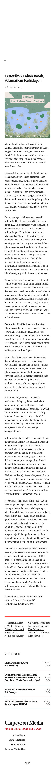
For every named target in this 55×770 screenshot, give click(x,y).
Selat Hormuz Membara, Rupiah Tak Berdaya (20, 691)
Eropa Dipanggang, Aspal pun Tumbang (16, 664)
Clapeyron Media (24, 723)
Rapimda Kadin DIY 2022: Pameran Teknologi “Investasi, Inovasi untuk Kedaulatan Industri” (14, 629)
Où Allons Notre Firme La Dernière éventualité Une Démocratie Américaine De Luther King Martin (39, 629)
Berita (9, 87)
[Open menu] (5, 61)
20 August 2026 (47, 677)
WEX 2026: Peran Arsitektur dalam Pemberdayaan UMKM (21, 702)
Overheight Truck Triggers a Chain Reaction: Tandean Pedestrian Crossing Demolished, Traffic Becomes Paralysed (22, 677)
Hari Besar (17, 87)
